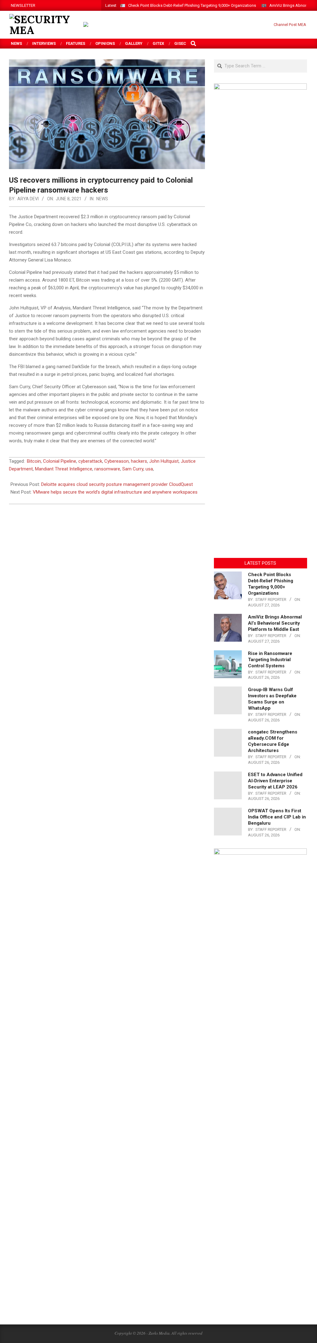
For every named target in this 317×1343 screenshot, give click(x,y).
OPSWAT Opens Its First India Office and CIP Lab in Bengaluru (277, 817)
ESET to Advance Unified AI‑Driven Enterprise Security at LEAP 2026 (275, 781)
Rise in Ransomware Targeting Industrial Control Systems (270, 660)
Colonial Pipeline (59, 461)
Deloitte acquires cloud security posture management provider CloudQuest (117, 484)
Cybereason (116, 461)
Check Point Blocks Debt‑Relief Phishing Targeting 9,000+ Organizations (192, 5)
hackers (139, 461)
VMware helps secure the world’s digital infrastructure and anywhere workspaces (115, 492)
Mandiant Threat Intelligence (63, 469)
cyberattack (90, 461)
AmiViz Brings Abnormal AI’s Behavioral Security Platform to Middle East (275, 623)
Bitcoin (34, 461)
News (102, 198)
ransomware (107, 469)
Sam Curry (132, 469)
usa (149, 469)
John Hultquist (164, 461)
